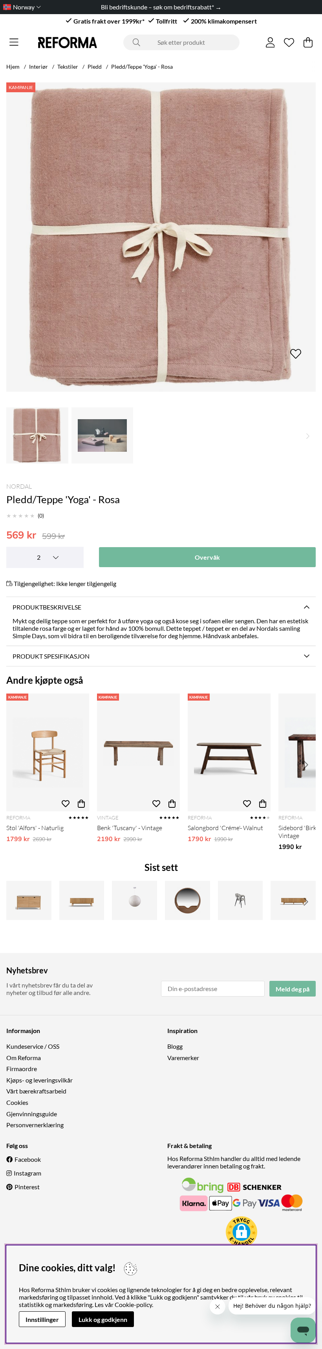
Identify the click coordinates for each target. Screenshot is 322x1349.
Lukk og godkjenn (103, 1319)
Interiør (38, 66)
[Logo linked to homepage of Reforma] (67, 42)
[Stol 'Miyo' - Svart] (240, 900)
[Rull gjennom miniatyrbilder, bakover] (14, 435)
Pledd (95, 66)
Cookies (17, 1102)
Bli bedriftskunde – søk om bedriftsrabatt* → (161, 7)
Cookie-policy (133, 1304)
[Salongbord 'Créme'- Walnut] (229, 752)
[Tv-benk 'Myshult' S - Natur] (81, 900)
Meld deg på (292, 989)
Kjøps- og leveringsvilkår (39, 1080)
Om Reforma (23, 1057)
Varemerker (183, 1057)
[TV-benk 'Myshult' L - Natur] (293, 900)
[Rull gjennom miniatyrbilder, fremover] (308, 435)
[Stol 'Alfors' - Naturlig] (47, 752)
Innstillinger (42, 1319)
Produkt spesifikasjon (51, 656)
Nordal (19, 486)
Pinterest (27, 1186)
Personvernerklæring (35, 1124)
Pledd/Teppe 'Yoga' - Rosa (142, 66)
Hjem (13, 66)
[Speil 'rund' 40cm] (187, 900)
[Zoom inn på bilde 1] (161, 237)
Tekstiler (67, 66)
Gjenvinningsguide (31, 1113)
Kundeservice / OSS (32, 1046)
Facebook (28, 1159)
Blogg (175, 1046)
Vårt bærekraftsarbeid (36, 1091)
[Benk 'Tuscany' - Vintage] (138, 752)
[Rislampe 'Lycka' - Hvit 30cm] (134, 900)
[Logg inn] (270, 42)
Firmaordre (21, 1068)
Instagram (27, 1173)
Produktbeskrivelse (47, 607)
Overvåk (207, 557)
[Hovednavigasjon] (14, 42)
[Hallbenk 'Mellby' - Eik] (28, 900)
